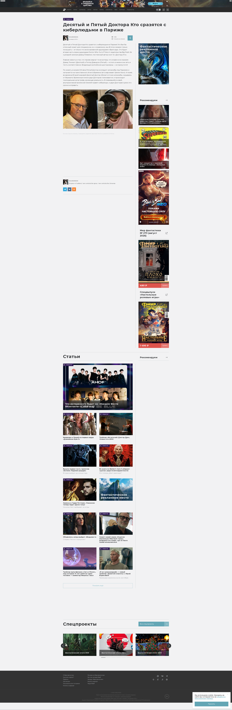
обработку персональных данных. (210, 697)
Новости (69, 19)
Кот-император (73, 36)
